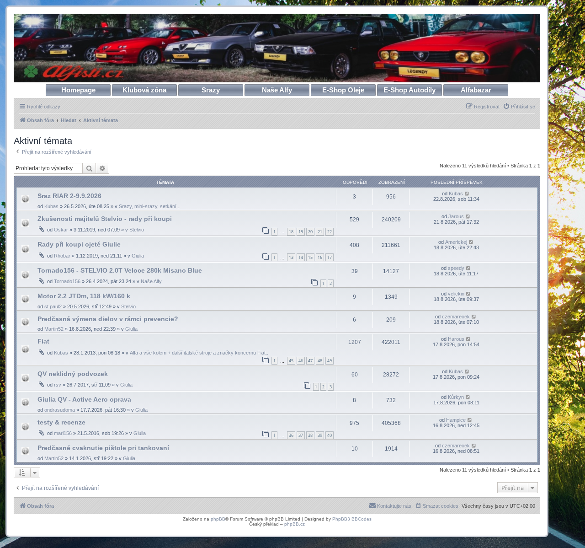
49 (329, 361)
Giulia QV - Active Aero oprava (84, 399)
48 (320, 361)
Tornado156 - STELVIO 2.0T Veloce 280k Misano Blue (119, 270)
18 (291, 232)
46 (300, 361)
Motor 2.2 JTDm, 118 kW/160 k (83, 296)
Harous (456, 339)
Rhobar (62, 255)
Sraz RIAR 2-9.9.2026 (69, 195)
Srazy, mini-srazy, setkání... (150, 206)
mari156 (63, 433)
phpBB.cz (294, 524)
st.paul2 (53, 306)
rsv (57, 384)
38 (310, 435)
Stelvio (136, 229)
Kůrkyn (456, 397)
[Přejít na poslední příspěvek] (467, 193)
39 (320, 435)
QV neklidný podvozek (72, 373)
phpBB (218, 518)
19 (300, 232)
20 (310, 232)
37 (300, 435)
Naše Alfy (277, 90)
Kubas (51, 206)
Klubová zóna (144, 90)
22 (329, 232)
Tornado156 (67, 281)
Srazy (211, 90)
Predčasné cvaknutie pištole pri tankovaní (103, 447)
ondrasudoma (59, 410)
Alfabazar (476, 90)
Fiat (43, 341)
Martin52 (54, 329)
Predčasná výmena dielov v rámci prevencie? (107, 318)
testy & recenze (61, 422)
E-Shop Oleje (343, 90)
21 (320, 232)
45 (291, 361)
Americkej (456, 242)
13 (291, 257)
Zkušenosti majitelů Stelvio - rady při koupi (104, 218)
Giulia (138, 255)
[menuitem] (519, 106)
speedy (456, 268)
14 (300, 257)
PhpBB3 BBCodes (352, 518)
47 (310, 361)
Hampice (456, 420)
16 (320, 257)
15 (310, 257)
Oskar (61, 229)
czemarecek (456, 316)
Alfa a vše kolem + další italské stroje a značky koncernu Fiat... (200, 352)
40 (329, 435)
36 (291, 435)
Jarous (456, 216)
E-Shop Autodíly (409, 90)
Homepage (78, 90)
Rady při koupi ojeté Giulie (79, 244)
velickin (456, 293)
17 (329, 257)
